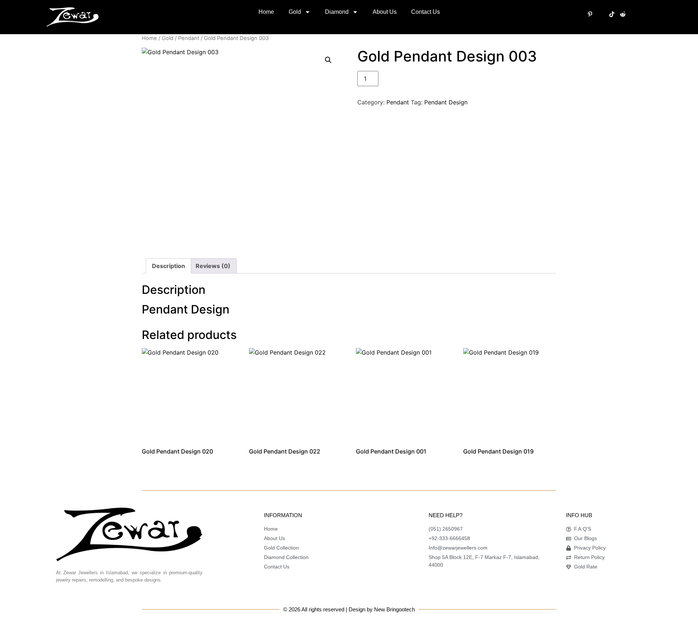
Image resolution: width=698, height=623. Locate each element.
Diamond (337, 12)
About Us (385, 12)
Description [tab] (168, 265)
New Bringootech (394, 609)
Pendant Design (446, 102)
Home (266, 12)
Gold (295, 12)
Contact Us (425, 12)
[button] (328, 60)
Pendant (188, 38)
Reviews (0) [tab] (213, 265)
